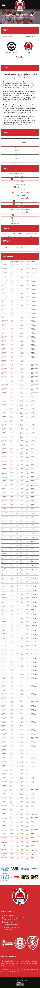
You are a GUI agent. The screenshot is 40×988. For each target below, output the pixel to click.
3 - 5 (17, 561)
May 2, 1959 (3, 701)
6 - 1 (17, 721)
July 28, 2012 (4, 268)
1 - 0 (17, 328)
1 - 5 (17, 782)
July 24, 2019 (4, 264)
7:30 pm (27, 320)
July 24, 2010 (4, 272)
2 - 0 (17, 288)
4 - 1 (17, 621)
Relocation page (15, 971)
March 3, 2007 (4, 312)
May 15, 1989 (4, 421)
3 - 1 (17, 352)
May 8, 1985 (3, 485)
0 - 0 (17, 324)
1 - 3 (17, 481)
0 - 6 (17, 513)
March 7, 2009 (4, 280)
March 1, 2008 (4, 296)
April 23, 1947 (4, 842)
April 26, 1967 (4, 621)
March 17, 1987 (4, 461)
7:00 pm (27, 737)
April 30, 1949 (4, 818)
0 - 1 (17, 268)
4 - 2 (17, 453)
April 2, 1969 (4, 597)
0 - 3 (17, 409)
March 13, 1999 (4, 380)
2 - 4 (17, 284)
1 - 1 (16, 292)
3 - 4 (17, 689)
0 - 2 (17, 388)
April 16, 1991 (4, 396)
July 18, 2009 (4, 276)
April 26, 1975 (4, 553)
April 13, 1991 (4, 401)
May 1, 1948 (3, 830)
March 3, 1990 (4, 409)
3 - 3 (17, 413)
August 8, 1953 (4, 770)
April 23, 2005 (4, 328)
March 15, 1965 (4, 649)
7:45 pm (27, 264)
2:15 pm (27, 729)
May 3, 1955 (3, 737)
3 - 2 (17, 264)
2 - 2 (17, 417)
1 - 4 (17, 296)
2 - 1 (17, 272)
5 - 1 (17, 669)
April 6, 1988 (4, 437)
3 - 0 (17, 356)
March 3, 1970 (4, 589)
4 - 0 (17, 308)
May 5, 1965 (3, 645)
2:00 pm (27, 657)
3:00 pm (27, 268)
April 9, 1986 (4, 473)
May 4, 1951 (3, 790)
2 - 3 (17, 745)
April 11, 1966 (4, 633)
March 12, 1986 (4, 477)
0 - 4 (17, 312)
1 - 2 (17, 304)
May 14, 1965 (4, 641)
